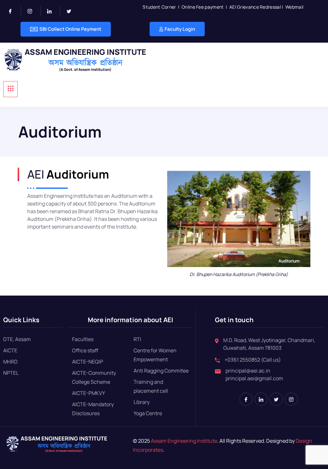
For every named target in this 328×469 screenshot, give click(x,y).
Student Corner (159, 7)
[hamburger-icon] (10, 89)
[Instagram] (32, 11)
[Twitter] (71, 11)
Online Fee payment (203, 7)
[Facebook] (13, 11)
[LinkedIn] (52, 11)
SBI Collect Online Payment (70, 29)
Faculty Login (180, 29)
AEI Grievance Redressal (255, 7)
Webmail (294, 7)
